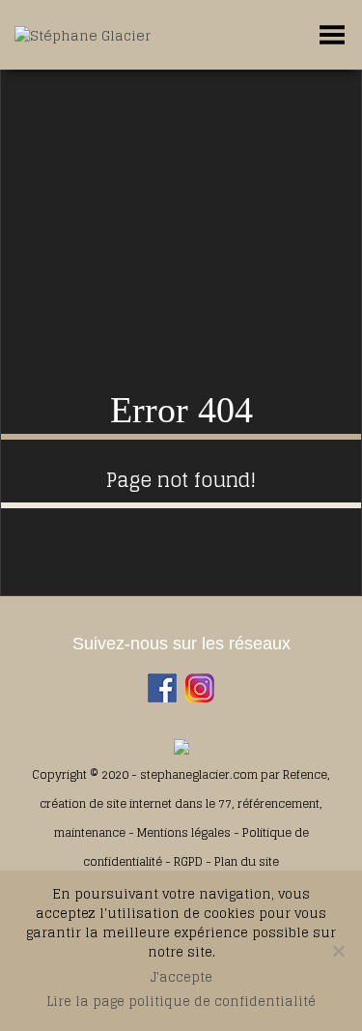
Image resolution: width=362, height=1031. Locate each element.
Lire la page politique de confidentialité (181, 1002)
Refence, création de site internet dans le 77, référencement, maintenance (185, 803)
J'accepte (181, 978)
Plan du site (246, 861)
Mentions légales (185, 832)
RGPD (188, 861)
